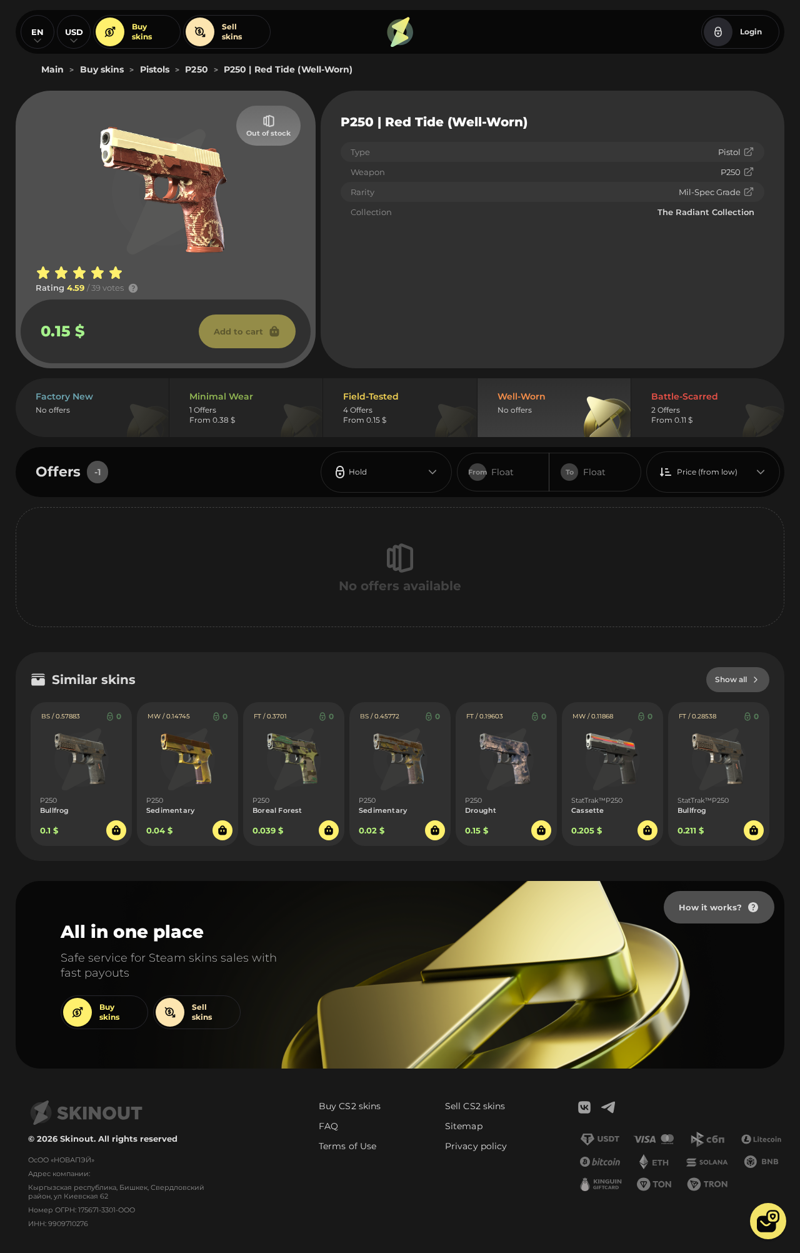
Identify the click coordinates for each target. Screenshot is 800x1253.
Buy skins (142, 31)
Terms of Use (347, 1146)
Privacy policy (476, 1146)
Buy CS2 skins (350, 1106)
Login (751, 31)
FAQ (328, 1126)
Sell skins (232, 31)
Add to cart (238, 331)
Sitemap (463, 1126)
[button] (768, 1221)
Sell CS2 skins (475, 1106)
